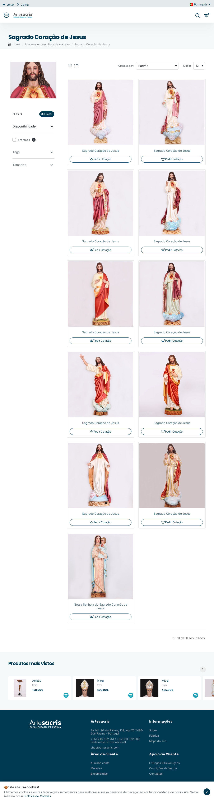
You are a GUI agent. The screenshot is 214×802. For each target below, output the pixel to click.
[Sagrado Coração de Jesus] (100, 112)
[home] (14, 44)
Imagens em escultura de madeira (47, 44)
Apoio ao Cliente (164, 754)
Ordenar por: (126, 65)
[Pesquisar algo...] (197, 15)
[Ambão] (20, 688)
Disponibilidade (24, 126)
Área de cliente (104, 754)
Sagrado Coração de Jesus (100, 150)
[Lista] (76, 66)
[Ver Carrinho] (206, 15)
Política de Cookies (37, 796)
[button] (66, 695)
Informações (160, 721)
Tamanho (19, 165)
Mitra (100, 680)
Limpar (48, 114)
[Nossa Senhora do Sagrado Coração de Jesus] (100, 566)
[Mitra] (84, 688)
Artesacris (100, 721)
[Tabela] (70, 66)
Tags (16, 152)
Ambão (36, 680)
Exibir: (187, 65)
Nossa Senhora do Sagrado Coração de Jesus (100, 606)
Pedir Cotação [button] (102, 159)
